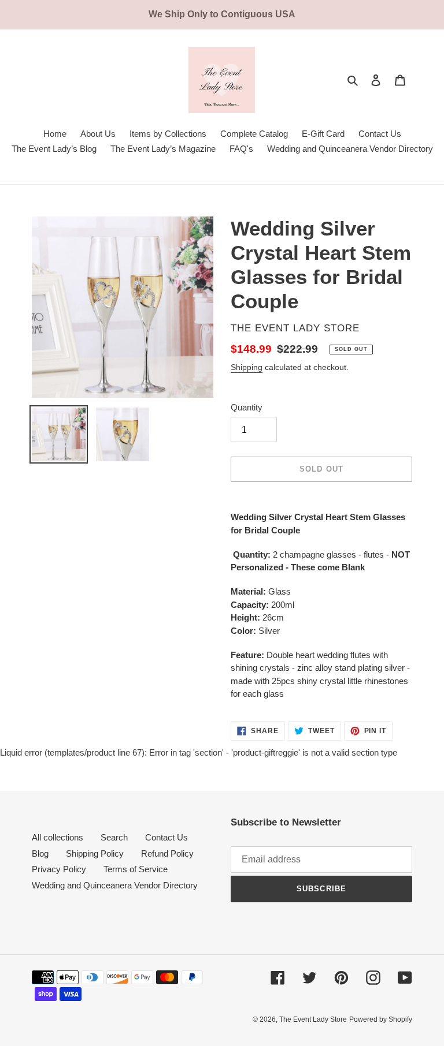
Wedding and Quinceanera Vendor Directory (115, 885)
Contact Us (166, 837)
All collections (57, 837)
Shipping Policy (95, 853)
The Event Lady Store (313, 1019)
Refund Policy (167, 853)
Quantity (246, 407)
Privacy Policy (59, 869)
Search (114, 837)
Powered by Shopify (380, 1019)
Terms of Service (135, 869)
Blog (40, 853)
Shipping (246, 367)
